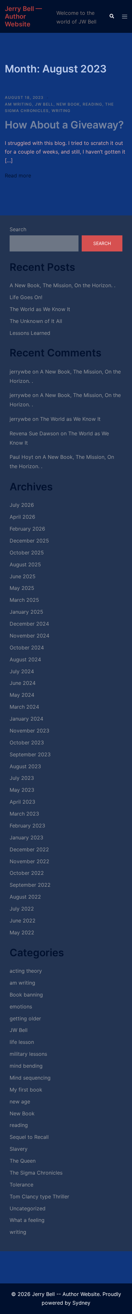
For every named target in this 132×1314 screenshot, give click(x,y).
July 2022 (22, 908)
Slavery (19, 1149)
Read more (18, 175)
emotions (21, 1006)
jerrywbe (20, 371)
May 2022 (22, 932)
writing (61, 110)
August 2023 (25, 766)
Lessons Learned (30, 333)
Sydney (81, 1303)
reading (92, 104)
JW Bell (44, 104)
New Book (68, 104)
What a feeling (27, 1220)
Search (18, 229)
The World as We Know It (40, 309)
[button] (111, 16)
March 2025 (24, 600)
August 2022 (25, 896)
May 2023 (22, 790)
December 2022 (29, 849)
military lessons (28, 1054)
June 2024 (23, 683)
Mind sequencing (30, 1077)
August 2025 (25, 564)
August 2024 (25, 659)
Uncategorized (27, 1208)
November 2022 (29, 861)
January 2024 (26, 718)
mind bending (26, 1066)
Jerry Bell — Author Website (23, 16)
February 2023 (27, 825)
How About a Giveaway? (64, 124)
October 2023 (27, 742)
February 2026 (27, 528)
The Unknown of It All (36, 321)
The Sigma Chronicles (36, 1172)
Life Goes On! (26, 297)
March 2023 (24, 813)
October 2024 (27, 647)
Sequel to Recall (29, 1137)
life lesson (22, 1042)
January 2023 (26, 837)
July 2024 (22, 671)
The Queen (23, 1161)
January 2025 (26, 612)
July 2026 (22, 505)
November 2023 (29, 730)
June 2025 (23, 576)
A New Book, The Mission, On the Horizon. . (62, 285)
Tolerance (21, 1184)
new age (20, 1101)
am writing (18, 104)
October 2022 (27, 873)
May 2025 (22, 588)
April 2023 (22, 802)
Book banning (26, 994)
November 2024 (29, 635)
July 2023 (22, 778)
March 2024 (24, 707)
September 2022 (30, 885)
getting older (25, 1018)
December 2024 (29, 623)
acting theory (26, 971)
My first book (26, 1089)
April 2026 (22, 517)
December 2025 (29, 540)
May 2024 (22, 695)
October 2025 (27, 552)
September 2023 (30, 754)
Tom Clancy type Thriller (39, 1196)
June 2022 (23, 920)
